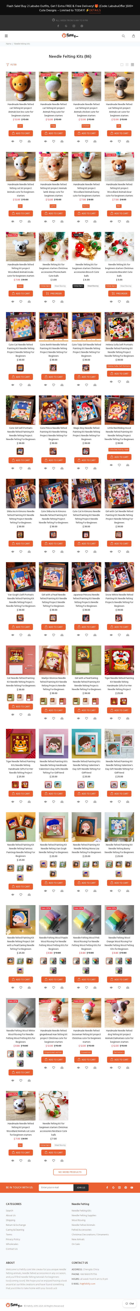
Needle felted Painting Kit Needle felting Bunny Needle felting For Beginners (119, 848)
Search (9, 1211)
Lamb (53, 206)
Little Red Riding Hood (118, 449)
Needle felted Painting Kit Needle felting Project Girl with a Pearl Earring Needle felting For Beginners (20, 943)
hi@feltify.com (87, 1284)
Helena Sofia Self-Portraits (118, 366)
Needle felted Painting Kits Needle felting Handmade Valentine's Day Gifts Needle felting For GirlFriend (53, 767)
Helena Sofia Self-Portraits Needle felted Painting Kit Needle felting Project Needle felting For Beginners (119, 350)
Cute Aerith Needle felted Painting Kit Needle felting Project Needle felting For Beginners (53, 350)
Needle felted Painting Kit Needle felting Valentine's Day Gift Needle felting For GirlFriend (119, 767)
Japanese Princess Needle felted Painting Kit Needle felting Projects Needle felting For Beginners (86, 600)
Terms (9, 1235)
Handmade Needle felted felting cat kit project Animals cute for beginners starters (20, 190)
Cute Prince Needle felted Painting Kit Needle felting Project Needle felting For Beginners (53, 433)
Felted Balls (45, 286)
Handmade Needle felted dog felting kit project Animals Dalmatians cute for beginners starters (119, 1036)
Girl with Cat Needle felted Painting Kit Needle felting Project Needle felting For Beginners (119, 517)
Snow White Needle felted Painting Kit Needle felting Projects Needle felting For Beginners (119, 600)
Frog (53, 126)
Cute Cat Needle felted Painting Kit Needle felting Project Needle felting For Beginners (20, 350)
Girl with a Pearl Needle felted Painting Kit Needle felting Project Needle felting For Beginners (53, 600)
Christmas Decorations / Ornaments (90, 1235)
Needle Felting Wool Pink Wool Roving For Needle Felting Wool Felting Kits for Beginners (86, 943)
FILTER (14, 65)
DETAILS (95, 10)
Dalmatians (119, 1052)
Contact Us (12, 1249)
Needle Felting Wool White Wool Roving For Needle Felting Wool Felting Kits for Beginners (20, 1036)
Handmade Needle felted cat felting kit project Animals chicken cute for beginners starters (86, 110)
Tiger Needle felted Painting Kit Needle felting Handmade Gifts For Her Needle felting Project (119, 683)
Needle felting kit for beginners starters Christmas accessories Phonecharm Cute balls (53, 270)
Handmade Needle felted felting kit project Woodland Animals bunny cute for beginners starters (86, 190)
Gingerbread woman (53, 1052)
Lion (20, 126)
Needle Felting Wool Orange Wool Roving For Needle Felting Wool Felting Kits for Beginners (119, 943)
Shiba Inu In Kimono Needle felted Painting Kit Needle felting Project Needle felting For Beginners (20, 517)
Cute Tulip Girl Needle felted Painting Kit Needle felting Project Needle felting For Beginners (86, 350)
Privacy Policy (13, 1239)
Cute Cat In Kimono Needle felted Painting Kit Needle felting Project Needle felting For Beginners (86, 517)
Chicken (85, 126)
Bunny (86, 206)
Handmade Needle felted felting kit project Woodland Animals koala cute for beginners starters (20, 270)
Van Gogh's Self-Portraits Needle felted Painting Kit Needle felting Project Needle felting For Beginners (20, 600)
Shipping (10, 1220)
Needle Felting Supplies (84, 1216)
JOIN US (81, 1188)
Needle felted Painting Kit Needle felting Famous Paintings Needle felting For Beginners (20, 850)
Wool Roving (60, 286)
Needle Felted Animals (83, 1225)
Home (8, 44)
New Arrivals (78, 1239)
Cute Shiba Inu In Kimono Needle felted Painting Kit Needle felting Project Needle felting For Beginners (53, 517)
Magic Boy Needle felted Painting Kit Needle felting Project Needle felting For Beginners (86, 433)
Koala (20, 286)
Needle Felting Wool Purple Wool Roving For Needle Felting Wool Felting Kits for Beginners (53, 943)
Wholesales (12, 1244)
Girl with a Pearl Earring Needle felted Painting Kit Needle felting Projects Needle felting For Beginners (86, 683)
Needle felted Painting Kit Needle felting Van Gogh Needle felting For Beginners (53, 848)
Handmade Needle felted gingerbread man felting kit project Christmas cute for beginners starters (53, 1036)
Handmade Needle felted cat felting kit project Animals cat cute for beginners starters (119, 110)
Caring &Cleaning (15, 1230)
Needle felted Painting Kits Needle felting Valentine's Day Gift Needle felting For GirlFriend (86, 767)
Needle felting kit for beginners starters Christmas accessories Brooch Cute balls (86, 270)
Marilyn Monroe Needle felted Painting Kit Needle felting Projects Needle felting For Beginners (53, 683)
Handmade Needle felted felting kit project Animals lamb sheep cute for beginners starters (53, 190)
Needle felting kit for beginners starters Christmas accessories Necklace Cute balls (53, 1129)
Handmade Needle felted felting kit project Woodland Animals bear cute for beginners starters (119, 190)
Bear (119, 206)
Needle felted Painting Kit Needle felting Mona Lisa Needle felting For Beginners (86, 848)
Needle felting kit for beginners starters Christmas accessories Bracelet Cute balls (119, 270)
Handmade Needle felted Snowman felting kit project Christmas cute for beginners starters (86, 1036)
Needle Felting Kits (81, 1211)
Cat (118, 126)
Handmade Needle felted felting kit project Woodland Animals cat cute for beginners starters (20, 1129)
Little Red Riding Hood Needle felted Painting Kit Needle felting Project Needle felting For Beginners (119, 433)
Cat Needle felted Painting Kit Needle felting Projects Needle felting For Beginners (20, 682)
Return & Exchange (16, 1225)
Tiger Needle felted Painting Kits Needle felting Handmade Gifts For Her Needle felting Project (20, 767)
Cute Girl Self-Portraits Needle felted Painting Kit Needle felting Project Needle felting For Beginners (20, 433)
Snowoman (86, 1052)
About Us (11, 1216)
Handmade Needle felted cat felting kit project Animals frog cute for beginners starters (53, 110)
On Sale (76, 1244)
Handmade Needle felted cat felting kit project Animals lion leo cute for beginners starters (21, 110)
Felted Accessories (81, 1230)
